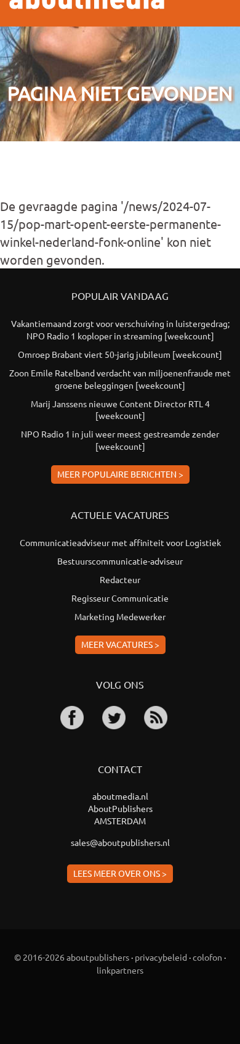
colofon (207, 957)
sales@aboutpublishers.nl (120, 842)
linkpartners (120, 970)
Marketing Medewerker (120, 616)
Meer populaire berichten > (120, 473)
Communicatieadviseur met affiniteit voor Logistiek (120, 542)
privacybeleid (161, 957)
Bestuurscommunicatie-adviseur (120, 560)
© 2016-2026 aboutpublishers (71, 957)
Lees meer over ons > (120, 873)
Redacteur (120, 579)
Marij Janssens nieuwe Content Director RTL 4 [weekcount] (120, 409)
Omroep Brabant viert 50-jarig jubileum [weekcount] (120, 354)
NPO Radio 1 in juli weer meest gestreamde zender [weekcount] (120, 440)
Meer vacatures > (120, 644)
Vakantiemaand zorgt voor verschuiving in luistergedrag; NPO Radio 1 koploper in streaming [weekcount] (120, 329)
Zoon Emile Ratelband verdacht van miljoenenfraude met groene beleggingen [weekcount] (120, 379)
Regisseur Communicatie (120, 597)
